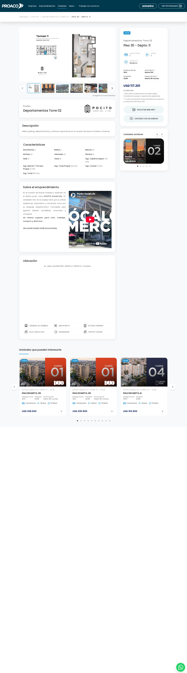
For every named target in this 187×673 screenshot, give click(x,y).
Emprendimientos (47, 6)
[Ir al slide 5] (149, 166)
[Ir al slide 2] (140, 166)
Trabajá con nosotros (89, 6)
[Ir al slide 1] (137, 166)
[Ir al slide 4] (146, 166)
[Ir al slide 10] (109, 420)
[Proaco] (12, 6)
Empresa (32, 6)
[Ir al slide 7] (98, 420)
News (71, 6)
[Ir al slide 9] (105, 420)
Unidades (62, 6)
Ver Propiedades (172, 6)
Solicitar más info (143, 109)
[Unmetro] (148, 6)
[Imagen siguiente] (112, 88)
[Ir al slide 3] (143, 166)
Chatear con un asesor (144, 118)
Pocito (35, 17)
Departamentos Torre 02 (55, 17)
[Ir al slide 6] (95, 420)
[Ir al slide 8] (102, 420)
